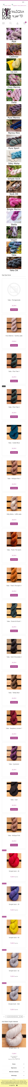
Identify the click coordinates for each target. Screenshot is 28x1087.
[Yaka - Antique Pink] (14, 824)
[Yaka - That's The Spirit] (14, 539)
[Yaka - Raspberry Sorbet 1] (14, 717)
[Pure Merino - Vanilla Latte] (14, 325)
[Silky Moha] (13, 157)
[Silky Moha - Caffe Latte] (14, 503)
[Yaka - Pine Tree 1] (14, 360)
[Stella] (13, 218)
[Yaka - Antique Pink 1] (14, 467)
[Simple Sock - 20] (14, 860)
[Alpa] (13, 35)
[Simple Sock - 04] (14, 927)
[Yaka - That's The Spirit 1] (14, 575)
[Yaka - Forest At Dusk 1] (14, 610)
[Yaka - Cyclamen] (14, 753)
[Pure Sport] (13, 142)
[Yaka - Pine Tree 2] (14, 396)
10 (21, 1016)
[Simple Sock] (13, 172)
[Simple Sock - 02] (14, 960)
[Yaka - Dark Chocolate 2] (14, 646)
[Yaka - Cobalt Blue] (14, 432)
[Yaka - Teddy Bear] (14, 682)
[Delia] (13, 96)
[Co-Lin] (13, 66)
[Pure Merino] (13, 111)
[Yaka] (13, 249)
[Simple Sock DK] (13, 188)
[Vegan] (13, 233)
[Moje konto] (17, 23)
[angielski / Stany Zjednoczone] (19, 5)
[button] (3, 23)
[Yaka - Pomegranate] (14, 289)
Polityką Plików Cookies (10, 1082)
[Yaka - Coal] (14, 789)
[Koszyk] (24, 23)
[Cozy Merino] (13, 81)
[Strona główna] (14, 13)
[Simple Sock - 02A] (14, 993)
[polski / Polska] (7, 5)
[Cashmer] (13, 50)
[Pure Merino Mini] (13, 127)
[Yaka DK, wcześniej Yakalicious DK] (13, 264)
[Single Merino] (13, 203)
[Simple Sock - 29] (14, 893)
